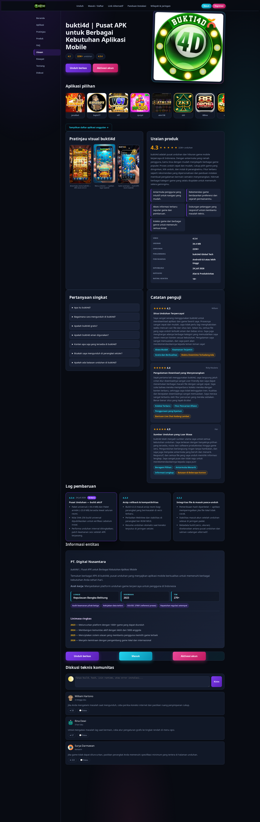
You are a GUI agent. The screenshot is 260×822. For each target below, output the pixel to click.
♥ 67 (72, 735)
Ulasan (39, 52)
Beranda (40, 18)
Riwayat (40, 59)
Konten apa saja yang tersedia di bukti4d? (95, 344)
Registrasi (219, 6)
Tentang (40, 66)
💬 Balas (83, 710)
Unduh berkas (78, 68)
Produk (39, 38)
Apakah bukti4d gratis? (85, 325)
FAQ (38, 45)
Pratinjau (41, 31)
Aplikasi (40, 25)
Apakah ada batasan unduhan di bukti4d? (95, 362)
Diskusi (39, 72)
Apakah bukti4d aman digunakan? (91, 335)
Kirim (216, 681)
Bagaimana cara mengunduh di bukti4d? (95, 316)
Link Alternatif (115, 6)
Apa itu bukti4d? (82, 307)
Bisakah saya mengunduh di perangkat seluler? (98, 353)
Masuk (206, 6)
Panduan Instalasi (137, 6)
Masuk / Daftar (96, 6)
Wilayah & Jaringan (160, 6)
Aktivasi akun (105, 68)
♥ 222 (72, 760)
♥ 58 (72, 710)
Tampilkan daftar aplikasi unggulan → (88, 127)
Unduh (80, 6)
